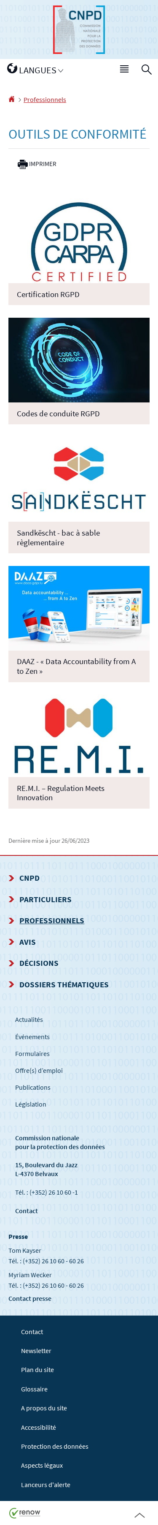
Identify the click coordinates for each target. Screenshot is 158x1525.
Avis (27, 942)
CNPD (29, 878)
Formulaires (32, 1053)
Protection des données (54, 1446)
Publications (33, 1087)
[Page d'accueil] (11, 99)
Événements (32, 1036)
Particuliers (45, 899)
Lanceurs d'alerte (45, 1484)
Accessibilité (38, 1427)
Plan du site (37, 1369)
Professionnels (45, 99)
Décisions (39, 963)
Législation (30, 1104)
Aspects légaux (42, 1465)
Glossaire (34, 1389)
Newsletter (36, 1350)
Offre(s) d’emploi (39, 1070)
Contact (26, 1210)
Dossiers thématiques (64, 984)
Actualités (29, 1019)
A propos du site (44, 1408)
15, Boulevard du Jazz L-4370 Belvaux (46, 1169)
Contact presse (29, 1298)
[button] (124, 70)
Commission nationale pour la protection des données (60, 1142)
